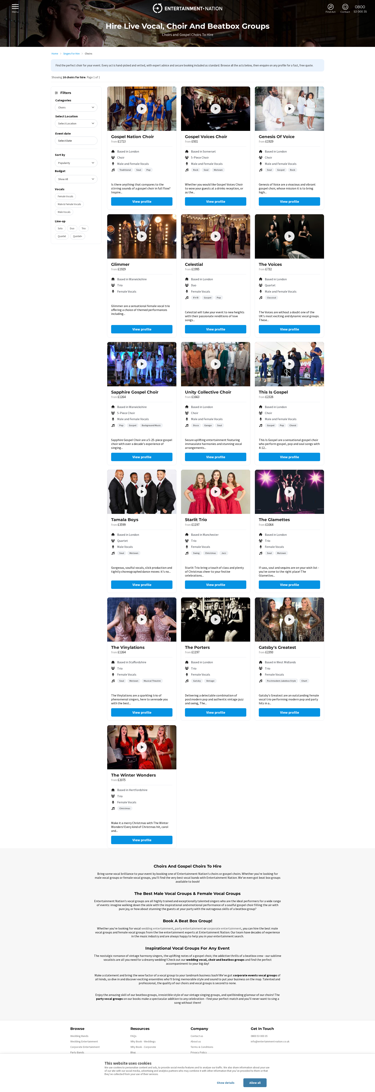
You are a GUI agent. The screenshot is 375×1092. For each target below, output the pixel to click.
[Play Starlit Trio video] (216, 492)
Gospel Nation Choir (132, 136)
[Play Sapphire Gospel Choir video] (142, 364)
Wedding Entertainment (84, 1041)
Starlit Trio (196, 519)
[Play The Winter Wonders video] (142, 747)
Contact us (197, 1036)
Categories (63, 100)
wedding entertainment (157, 928)
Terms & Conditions (202, 1047)
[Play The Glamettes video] (289, 492)
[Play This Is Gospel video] (289, 364)
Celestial (194, 264)
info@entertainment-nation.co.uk (270, 1041)
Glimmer (120, 264)
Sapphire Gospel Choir (134, 392)
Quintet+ (77, 236)
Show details (225, 1083)
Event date (63, 133)
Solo (60, 228)
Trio (84, 228)
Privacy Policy (199, 1052)
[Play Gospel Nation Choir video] (142, 109)
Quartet (62, 236)
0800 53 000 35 (259, 1036)
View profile (141, 201)
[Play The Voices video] (289, 236)
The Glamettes (274, 519)
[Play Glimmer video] (142, 236)
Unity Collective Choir (208, 392)
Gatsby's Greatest (277, 647)
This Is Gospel (273, 392)
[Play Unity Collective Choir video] (216, 364)
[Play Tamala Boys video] (142, 492)
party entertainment (189, 928)
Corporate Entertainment (85, 1047)
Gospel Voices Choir (206, 136)
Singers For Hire (71, 53)
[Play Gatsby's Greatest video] (289, 619)
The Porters (197, 647)
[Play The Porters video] (216, 619)
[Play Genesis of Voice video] (289, 109)
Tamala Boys (124, 519)
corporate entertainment (224, 928)
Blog (133, 1052)
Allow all (255, 1083)
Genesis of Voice (277, 136)
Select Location (66, 116)
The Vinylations (128, 647)
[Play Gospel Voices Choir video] (216, 109)
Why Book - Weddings (143, 1041)
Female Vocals (65, 196)
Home (55, 53)
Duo (72, 228)
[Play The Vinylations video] (142, 619)
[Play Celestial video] (216, 236)
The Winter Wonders (133, 775)
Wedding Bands (79, 1036)
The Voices (270, 264)
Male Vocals (64, 212)
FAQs (133, 1036)
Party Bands (77, 1052)
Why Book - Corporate (143, 1047)
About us (196, 1041)
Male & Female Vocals (69, 204)
